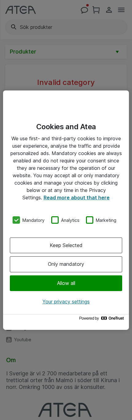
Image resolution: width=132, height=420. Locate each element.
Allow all (66, 283)
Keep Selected (66, 245)
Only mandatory (66, 264)
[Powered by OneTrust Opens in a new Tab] (102, 320)
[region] (66, 210)
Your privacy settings (66, 301)
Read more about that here (77, 197)
